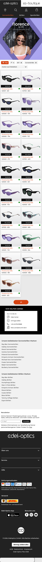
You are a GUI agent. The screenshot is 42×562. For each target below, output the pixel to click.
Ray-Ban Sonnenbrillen (10, 344)
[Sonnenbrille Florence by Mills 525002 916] (11, 259)
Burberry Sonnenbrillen (10, 367)
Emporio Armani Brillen (10, 387)
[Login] (26, 10)
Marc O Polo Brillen (8, 385)
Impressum (28, 549)
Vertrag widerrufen (21, 545)
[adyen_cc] (3, 484)
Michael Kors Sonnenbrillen (11, 359)
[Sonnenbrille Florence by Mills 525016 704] (11, 191)
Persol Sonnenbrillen (9, 349)
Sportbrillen (35, 15)
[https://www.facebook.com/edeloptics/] (27, 515)
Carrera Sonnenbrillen (9, 352)
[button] (10, 3)
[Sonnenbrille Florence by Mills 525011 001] (11, 78)
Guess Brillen (6, 393)
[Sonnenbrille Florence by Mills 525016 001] (31, 169)
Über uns (5, 450)
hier (30, 427)
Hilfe (3, 470)
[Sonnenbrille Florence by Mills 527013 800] (31, 78)
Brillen (22, 15)
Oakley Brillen (7, 380)
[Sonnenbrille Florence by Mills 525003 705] (31, 100)
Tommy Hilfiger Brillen (10, 398)
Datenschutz (18, 549)
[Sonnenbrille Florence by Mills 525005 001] (11, 100)
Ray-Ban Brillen (7, 377)
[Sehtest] (5, 10)
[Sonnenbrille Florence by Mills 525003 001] (31, 191)
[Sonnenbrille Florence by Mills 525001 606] (31, 214)
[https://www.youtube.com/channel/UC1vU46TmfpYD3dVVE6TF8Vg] (36, 515)
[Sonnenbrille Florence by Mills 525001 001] (11, 169)
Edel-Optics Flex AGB (21, 552)
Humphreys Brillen (8, 382)
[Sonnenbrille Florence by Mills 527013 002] (11, 214)
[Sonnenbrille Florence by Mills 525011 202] (11, 282)
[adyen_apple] (24, 484)
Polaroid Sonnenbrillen (10, 354)
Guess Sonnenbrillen (9, 362)
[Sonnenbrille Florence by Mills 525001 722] (11, 237)
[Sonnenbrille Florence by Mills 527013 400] (31, 146)
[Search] (15, 10)
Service (4, 460)
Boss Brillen (6, 395)
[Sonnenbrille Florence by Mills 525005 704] (11, 123)
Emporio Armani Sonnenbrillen (13, 357)
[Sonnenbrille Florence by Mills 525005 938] (31, 259)
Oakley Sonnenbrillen (9, 347)
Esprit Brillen (6, 400)
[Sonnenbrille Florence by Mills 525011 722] (31, 123)
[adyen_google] (29, 484)
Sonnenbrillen (8, 15)
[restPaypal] (18, 484)
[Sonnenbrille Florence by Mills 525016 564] (31, 237)
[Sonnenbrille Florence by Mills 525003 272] (11, 146)
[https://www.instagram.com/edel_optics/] (31, 515)
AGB (11, 549)
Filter (6, 62)
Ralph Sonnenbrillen (9, 365)
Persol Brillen (6, 390)
